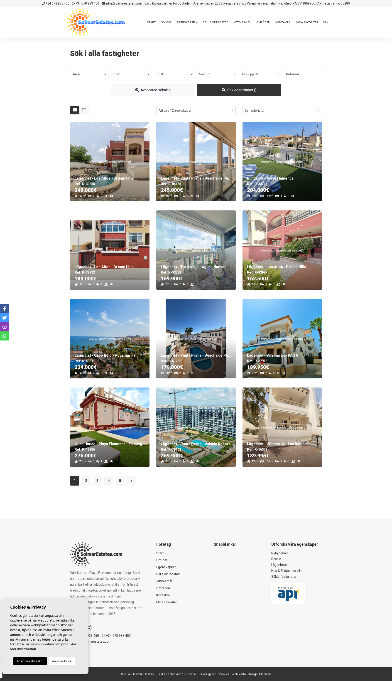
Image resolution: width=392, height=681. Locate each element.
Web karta (239, 674)
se (325, 22)
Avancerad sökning (155, 90)
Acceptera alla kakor (30, 661)
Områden (263, 22)
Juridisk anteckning (169, 674)
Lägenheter (279, 565)
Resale (276, 559)
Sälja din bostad (215, 22)
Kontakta (282, 22)
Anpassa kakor (62, 661)
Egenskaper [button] (186, 22)
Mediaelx (265, 674)
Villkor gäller (207, 674)
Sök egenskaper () (241, 90)
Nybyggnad (279, 553)
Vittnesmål (242, 22)
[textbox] (89, 74)
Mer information (23, 649)
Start (151, 22)
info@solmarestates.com (123, 3)
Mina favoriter (307, 22)
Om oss (166, 22)
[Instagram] (88, 627)
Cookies (224, 674)
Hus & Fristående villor (287, 571)
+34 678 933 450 (57, 3)
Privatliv (190, 674)
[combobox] (89, 74)
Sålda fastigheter (283, 577)
